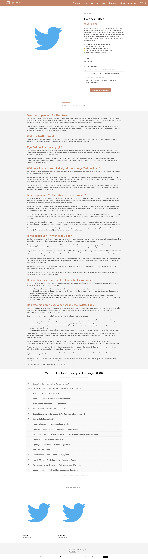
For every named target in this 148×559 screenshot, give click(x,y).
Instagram (78, 3)
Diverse (113, 3)
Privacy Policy (72, 550)
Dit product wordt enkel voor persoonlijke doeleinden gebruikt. (101, 81)
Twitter (89, 13)
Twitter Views (26, 535)
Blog (91, 550)
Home (85, 13)
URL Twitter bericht (92, 66)
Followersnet (73, 551)
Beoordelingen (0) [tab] (79, 105)
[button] (141, 3)
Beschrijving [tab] (66, 105)
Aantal (87, 58)
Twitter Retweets (61, 535)
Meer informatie (97, 557)
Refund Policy (80, 550)
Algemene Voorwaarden (62, 550)
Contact (132, 3)
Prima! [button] (105, 557)
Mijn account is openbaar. (95, 77)
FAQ (123, 3)
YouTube (101, 3)
